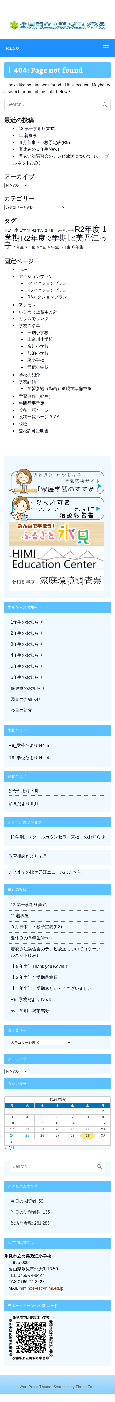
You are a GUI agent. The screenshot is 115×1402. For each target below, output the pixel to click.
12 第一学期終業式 (37, 128)
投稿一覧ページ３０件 (40, 416)
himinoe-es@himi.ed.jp (41, 1288)
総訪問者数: (22, 1223)
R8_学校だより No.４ (29, 758)
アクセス (27, 305)
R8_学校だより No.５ (29, 745)
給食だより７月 (24, 791)
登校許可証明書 (34, 430)
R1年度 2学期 (43, 230)
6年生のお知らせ (27, 677)
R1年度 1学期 (17, 230)
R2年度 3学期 (44, 238)
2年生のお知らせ (27, 633)
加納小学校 (38, 353)
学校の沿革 (29, 325)
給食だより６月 (24, 803)
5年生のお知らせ (27, 666)
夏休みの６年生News (39, 149)
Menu (12, 48)
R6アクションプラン (47, 297)
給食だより (17, 776)
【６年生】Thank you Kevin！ (39, 966)
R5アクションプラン (47, 290)
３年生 (41, 247)
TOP (23, 269)
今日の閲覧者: (25, 1201)
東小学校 (35, 360)
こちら (74, 872)
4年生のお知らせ (27, 655)
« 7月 (9, 1147)
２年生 (30, 247)
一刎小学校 (38, 332)
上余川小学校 (40, 339)
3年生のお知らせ (27, 644)
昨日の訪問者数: (27, 1212)
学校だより (17, 730)
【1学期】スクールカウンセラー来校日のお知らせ (57, 837)
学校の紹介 (29, 375)
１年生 (18, 247)
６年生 (77, 247)
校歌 (23, 423)
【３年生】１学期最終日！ (36, 977)
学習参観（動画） (36, 396)
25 (27, 1135)
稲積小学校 (38, 367)
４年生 (53, 247)
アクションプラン (36, 276)
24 (12, 1135)
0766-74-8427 (31, 1275)
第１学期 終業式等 (30, 1010)
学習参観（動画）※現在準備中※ (59, 388)
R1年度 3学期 (65, 230)
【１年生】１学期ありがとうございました (51, 988)
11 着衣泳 (28, 135)
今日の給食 (21, 710)
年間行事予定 (31, 403)
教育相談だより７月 (28, 856)
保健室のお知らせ (28, 688)
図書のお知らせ (26, 699)
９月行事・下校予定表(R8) (44, 142)
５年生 (65, 247)
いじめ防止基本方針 (38, 312)
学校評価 (27, 381)
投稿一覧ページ (34, 410)
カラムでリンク (34, 318)
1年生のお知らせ (27, 622)
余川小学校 (38, 346)
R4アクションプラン (47, 283)
